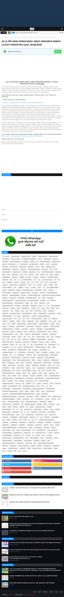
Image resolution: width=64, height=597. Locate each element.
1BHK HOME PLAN (15, 256)
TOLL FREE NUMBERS (7, 435)
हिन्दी (15, 451)
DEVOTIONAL (38, 290)
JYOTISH (20, 347)
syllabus (53, 427)
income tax (25, 339)
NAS (14, 370)
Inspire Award (26, 342)
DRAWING (4, 298)
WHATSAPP (22, 448)
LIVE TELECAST (30, 352)
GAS (27, 311)
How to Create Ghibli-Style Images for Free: (26, 32)
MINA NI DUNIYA (38, 362)
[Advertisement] (32, 13)
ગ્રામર (19, 451)
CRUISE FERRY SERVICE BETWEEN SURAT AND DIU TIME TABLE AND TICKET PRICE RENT (32, 583)
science (18, 414)
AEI (37, 261)
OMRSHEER (39, 375)
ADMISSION (25, 261)
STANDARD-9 (39, 425)
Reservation (51, 404)
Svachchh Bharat (38, 427)
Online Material (29, 378)
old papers (32, 375)
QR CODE (53, 399)
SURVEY (30, 427)
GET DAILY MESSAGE (26, 313)
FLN (38, 308)
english (27, 303)
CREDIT (45, 285)
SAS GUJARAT (15, 412)
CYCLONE (33, 287)
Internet (48, 342)
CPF (34, 285)
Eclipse (44, 298)
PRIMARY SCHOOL (9, 37)
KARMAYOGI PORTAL (29, 347)
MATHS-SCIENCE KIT (49, 357)
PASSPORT (28, 383)
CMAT (41, 282)
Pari (36, 381)
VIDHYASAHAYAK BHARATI (8, 443)
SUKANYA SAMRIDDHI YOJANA (9, 427)
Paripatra (18, 383)
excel (48, 303)
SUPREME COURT (23, 427)
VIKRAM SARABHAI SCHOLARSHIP (46, 443)
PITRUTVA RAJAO (6, 388)
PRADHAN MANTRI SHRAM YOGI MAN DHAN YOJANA (22, 394)
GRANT (18, 321)
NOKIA (45, 373)
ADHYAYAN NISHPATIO (15, 261)
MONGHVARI (35, 365)
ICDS (52, 337)
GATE (31, 311)
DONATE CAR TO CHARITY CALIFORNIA (51, 295)
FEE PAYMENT (26, 305)
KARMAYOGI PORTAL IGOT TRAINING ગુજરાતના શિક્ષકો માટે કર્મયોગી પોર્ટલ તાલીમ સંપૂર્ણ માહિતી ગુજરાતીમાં (34, 495)
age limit (4, 264)
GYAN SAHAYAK (30, 326)
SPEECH (8, 420)
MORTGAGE (43, 365)
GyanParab (38, 326)
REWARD (15, 407)
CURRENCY (20, 287)
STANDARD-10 (14, 422)
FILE (48, 305)
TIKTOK (50, 433)
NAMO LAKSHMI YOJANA (53, 368)
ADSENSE (32, 261)
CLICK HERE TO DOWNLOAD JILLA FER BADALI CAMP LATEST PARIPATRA (22, 136)
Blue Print (31, 274)
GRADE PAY (54, 318)
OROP (3, 381)
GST (8, 324)
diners (56, 592)
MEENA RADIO (55, 360)
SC (24, 412)
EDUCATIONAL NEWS (33, 300)
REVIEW (9, 407)
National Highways (26, 370)
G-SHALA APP (5, 311)
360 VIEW (34, 256)
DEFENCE (18, 290)
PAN (16, 381)
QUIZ (59, 399)
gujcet (57, 324)
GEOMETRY (5, 313)
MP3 (54, 365)
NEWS (24, 373)
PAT (34, 383)
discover (51, 592)
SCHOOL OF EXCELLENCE (8, 414)
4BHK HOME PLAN (53, 256)
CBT (15, 279)
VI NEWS (43, 440)
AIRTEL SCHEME (23, 264)
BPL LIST (42, 274)
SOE (41, 417)
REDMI (45, 404)
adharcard (55, 259)
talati (13, 430)
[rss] (47, 464)
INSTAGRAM (34, 342)
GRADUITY (4, 321)
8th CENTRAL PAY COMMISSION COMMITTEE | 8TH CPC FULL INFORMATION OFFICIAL (32, 530)
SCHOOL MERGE (51, 412)
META (17, 362)
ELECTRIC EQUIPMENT (7, 303)
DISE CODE (5, 295)
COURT (29, 285)
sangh (51, 409)
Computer (4, 285)
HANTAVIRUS (39, 329)
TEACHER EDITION (41, 430)
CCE (39, 279)
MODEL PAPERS (11, 365)
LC (49, 350)
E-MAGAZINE (21, 298)
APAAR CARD (22, 266)
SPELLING (14, 420)
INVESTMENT (5, 344)
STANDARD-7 (22, 425)
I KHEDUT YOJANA (40, 337)
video (48, 440)
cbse (11, 279)
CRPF (56, 285)
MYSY (33, 368)
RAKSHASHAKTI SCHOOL (32, 401)
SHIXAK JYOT (33, 417)
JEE (45, 344)
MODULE (28, 365)
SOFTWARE (46, 417)
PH (47, 386)
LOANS (37, 352)
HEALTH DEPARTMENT (50, 329)
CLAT (33, 282)
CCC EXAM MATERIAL (27, 279)
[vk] (47, 468)
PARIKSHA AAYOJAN (43, 381)
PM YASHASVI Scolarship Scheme (10, 391)
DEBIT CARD (11, 290)
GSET (50, 321)
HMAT (16, 334)
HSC (29, 337)
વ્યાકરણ (24, 451)
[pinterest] (17, 468)
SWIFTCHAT (47, 427)
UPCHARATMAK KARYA (18, 438)
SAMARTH (46, 409)
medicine (39, 360)
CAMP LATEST (32, 102)
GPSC (28, 318)
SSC (36, 420)
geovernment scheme (15, 313)
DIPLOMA (42, 292)
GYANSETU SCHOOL (55, 326)
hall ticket (32, 329)
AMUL (47, 264)
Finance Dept (5, 308)
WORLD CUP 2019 (37, 448)
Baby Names (33, 272)
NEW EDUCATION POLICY (8, 373)
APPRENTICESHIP (6, 269)
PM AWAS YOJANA (16, 388)
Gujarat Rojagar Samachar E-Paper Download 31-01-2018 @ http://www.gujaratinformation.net (25, 557)
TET (33, 433)
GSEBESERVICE (43, 321)
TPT (23, 435)
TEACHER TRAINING (7, 433)
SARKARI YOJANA (6, 412)
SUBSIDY (58, 425)
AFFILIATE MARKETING (45, 261)
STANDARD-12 (31, 422)
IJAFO (19, 339)
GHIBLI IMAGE (52, 313)
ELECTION (53, 300)
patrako (39, 383)
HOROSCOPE (53, 334)
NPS (57, 373)
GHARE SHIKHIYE (43, 313)
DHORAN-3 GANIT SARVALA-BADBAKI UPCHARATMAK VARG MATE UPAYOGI (29, 502)
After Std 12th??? (56, 261)
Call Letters (35, 277)
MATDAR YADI (25, 357)
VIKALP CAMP (29, 443)
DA (44, 287)
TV (33, 435)
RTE (14, 409)
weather (4, 448)
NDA (39, 370)
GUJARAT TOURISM (32, 324)
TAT (34, 430)
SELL (46, 414)
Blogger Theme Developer (28, 594)
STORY (51, 425)
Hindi (49, 331)
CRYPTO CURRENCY (7, 287)
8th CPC (40, 259)
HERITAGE (19, 331)
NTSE (9, 375)
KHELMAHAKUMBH (22, 350)
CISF (28, 282)
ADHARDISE (5, 261)
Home (3, 37)
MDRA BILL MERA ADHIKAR (24, 360)
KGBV (49, 347)
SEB (22, 414)
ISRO (24, 344)
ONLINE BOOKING (19, 378)
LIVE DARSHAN (22, 352)
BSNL (51, 274)
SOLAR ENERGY (55, 417)
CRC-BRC (39, 285)
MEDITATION (47, 360)
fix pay (18, 308)
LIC (15, 352)
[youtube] (17, 471)
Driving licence (12, 298)
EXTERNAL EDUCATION (7, 305)
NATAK (18, 370)
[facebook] (17, 460)
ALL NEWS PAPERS (33, 264)
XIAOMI (55, 448)
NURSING (14, 375)
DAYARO (4, 290)
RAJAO (22, 401)
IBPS (48, 337)
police (42, 391)
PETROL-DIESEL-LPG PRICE (29, 386)
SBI (21, 412)
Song (3, 420)
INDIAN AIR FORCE (41, 339)
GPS (24, 318)
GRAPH (23, 321)
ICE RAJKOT (57, 337)
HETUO (25, 331)
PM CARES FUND (26, 388)
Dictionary (51, 290)
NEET (43, 370)
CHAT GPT (16, 282)
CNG (46, 282)
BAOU (8, 274)
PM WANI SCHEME (50, 388)
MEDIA (33, 360)
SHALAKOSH (5, 417)
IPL (17, 344)
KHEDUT (4, 350)
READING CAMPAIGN (30, 404)
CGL (59, 279)
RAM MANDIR (43, 401)
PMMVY (27, 391)
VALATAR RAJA (49, 438)
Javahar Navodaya (39, 344)
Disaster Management (52, 292)
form (57, 308)
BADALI (25, 102)
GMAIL (18, 316)
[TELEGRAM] (47, 471)
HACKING (17, 329)
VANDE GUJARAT (18, 440)
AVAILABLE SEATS (6, 272)
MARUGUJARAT (54, 355)
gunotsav (4, 326)
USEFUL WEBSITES (34, 438)
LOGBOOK (51, 352)
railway (4, 401)
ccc (19, 279)
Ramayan (50, 401)
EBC (39, 298)
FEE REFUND (33, 305)
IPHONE (12, 344)
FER (22, 102)
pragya (38, 394)
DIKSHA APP (35, 292)
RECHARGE (39, 404)
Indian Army (51, 339)
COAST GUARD (53, 282)
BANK (3, 274)
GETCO (35, 313)
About (39, 592)
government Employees (44, 316)
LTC (14, 355)
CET (55, 279)
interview (54, 342)
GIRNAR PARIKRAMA (7, 316)
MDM (14, 360)
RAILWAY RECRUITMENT (13, 401)
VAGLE (41, 438)
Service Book (52, 414)
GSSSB (3, 324)
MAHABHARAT (21, 355)
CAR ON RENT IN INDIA (53, 277)
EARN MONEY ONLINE (31, 298)
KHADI (54, 347)
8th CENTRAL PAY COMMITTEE (29, 259)
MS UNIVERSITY (5, 368)
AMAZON (42, 264)
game (22, 311)
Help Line (12, 331)
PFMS (38, 386)
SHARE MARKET (13, 417)
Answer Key (5, 266)
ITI (28, 344)
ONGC (45, 375)
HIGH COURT (32, 331)
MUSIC (13, 368)
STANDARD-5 (5, 425)
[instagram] (47, 460)
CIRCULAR (23, 282)
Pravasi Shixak (21, 396)
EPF (31, 303)
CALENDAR (21, 277)
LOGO (57, 352)
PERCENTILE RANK (13, 386)
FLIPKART (33, 308)
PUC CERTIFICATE (39, 399)
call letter (28, 277)
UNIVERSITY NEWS (6, 438)
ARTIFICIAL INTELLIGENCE (34, 269)
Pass (23, 383)
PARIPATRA (39, 102)
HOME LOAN (45, 334)
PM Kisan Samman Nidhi (38, 388)
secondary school (30, 414)
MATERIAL (33, 357)
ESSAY (36, 303)
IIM (12, 339)
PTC (32, 399)
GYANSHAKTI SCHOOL (7, 329)
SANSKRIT (57, 409)
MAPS (34, 355)
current (27, 287)
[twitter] (17, 464)
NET (54, 370)
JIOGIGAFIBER (5, 347)
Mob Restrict (57, 362)
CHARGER (9, 282)
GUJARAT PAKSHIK (21, 324)
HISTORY (55, 331)
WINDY (29, 448)
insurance (41, 342)
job (11, 347)
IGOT (8, 339)
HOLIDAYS (27, 334)
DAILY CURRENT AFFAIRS (52, 287)
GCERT (44, 311)
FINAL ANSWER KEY (55, 305)
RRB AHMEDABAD (6, 409)
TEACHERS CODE (17, 433)
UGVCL (43, 435)
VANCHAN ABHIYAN (7, 440)
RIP (27, 407)
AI (17, 264)
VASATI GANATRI (28, 440)
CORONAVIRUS (22, 285)
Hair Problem (25, 329)
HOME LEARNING (36, 334)
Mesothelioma (10, 362)
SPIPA (20, 420)
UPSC (27, 438)
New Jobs (18, 373)
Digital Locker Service (25, 292)
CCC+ (35, 279)
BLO (26, 274)
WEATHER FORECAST (13, 448)
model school (20, 365)
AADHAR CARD (47, 259)
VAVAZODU (36, 440)
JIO (58, 344)
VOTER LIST (39, 445)
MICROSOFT (29, 362)
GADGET (17, 311)
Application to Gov (50, 266)
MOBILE (4, 365)
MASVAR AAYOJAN (15, 357)
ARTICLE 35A (15, 269)
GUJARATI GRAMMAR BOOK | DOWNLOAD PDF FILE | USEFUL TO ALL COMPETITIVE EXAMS (33, 576)
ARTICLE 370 (23, 269)
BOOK (37, 274)
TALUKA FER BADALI (26, 430)
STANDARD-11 (23, 422)
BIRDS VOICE (15, 274)
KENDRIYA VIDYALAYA (41, 347)
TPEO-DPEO (17, 435)
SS (29, 420)
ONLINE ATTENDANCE (54, 375)
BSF (47, 274)
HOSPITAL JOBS (6, 337)
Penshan (4, 386)
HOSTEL (13, 337)
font (48, 308)
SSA (33, 420)
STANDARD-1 (5, 422)
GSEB (37, 321)
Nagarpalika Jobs (41, 368)
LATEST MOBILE (42, 350)
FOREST (52, 308)
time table (56, 433)
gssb (59, 321)
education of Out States (20, 300)
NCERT (34, 370)
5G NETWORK (5, 259)
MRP (58, 365)
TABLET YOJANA (6, 430)
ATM (51, 269)
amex (61, 592)
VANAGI (56, 438)
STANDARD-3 (49, 422)
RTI (17, 409)
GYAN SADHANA (20, 326)
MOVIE (49, 365)
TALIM (17, 430)
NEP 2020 (49, 370)
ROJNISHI (49, 407)
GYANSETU (45, 326)
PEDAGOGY (58, 383)
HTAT (33, 337)
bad (39, 272)
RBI (22, 404)
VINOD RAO (5, 445)
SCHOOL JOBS (42, 412)
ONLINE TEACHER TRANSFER (52, 378)
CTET (15, 287)
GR (49, 318)
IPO (20, 344)
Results (4, 407)
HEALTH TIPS (5, 331)
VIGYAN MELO (20, 443)
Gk (14, 316)
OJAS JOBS (25, 375)
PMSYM (32, 391)
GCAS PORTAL (37, 311)
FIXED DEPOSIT (25, 308)
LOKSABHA (5, 355)
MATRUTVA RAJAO (6, 360)
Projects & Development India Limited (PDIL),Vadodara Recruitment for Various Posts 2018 (34, 549)
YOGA (3, 451)
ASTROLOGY (45, 269)
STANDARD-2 (40, 422)
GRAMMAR (12, 321)
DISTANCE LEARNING (14, 295)
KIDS (29, 350)
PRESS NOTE (43, 396)
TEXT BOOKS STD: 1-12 (41, 433)
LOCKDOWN (44, 352)
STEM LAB (46, 425)
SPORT (25, 420)
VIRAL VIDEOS (13, 445)
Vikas (35, 443)
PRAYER (37, 396)
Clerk (37, 282)
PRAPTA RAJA (45, 394)
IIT (15, 339)
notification (51, 373)
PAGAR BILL (10, 381)
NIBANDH (34, 373)
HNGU (21, 334)
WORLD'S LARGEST (47, 448)
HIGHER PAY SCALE (41, 331)
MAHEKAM (28, 355)
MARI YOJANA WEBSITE (43, 355)
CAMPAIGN (42, 277)
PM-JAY (21, 391)
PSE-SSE (18, 399)
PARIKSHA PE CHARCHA (7, 383)
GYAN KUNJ (11, 326)
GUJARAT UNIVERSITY (44, 324)
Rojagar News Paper (40, 407)
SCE (28, 412)
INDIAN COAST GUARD (7, 342)
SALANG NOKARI (37, 409)
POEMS (37, 391)
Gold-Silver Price (26, 316)
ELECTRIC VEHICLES (19, 303)
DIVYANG (23, 295)
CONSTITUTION (13, 285)
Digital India (15, 292)
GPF (20, 318)
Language (35, 350)
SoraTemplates (10, 594)
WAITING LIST (47, 445)
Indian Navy (18, 342)
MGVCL (22, 362)
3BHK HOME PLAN (42, 256)
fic (44, 305)
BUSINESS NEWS (6, 277)
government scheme (7, 318)
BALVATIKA (58, 272)
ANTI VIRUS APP (13, 266)
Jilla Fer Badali (52, 344)
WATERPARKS (56, 445)
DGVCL (45, 290)
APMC (42, 266)
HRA (25, 337)
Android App (54, 264)
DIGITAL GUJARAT (6, 292)
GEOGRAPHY (51, 311)
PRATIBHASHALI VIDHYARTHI (9, 396)
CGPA (3, 282)
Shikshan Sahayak (23, 417)
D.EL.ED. (39, 287)
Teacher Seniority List (52, 430)
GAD (12, 311)
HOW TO (20, 337)
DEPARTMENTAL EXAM (28, 290)
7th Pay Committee (15, 259)
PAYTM (51, 383)
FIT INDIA (13, 308)
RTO (21, 409)
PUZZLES (47, 399)
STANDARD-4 (57, 422)
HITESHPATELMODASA (7, 334)
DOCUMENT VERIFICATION (34, 295)
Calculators (14, 277)
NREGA (4, 375)
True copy (28, 435)
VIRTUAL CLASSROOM (23, 445)
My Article (28, 368)
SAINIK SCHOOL (28, 409)
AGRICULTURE (12, 264)
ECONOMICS (50, 298)
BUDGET (57, 274)
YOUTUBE (9, 451)
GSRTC (54, 321)
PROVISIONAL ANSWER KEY (8, 399)
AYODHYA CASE (16, 272)
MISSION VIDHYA (48, 362)
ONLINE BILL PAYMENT (7, 378)
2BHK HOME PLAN (26, 256)
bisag (21, 274)
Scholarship (34, 412)
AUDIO (55, 269)
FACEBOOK (17, 305)
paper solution (29, 381)
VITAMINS (33, 445)
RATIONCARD (16, 404)
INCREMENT (32, 339)
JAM (31, 344)
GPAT (15, 318)
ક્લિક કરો (58, 51)
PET (20, 386)
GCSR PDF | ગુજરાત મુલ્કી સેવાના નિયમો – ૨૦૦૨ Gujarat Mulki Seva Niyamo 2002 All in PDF (32, 487)
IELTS (3, 339)
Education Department (7, 300)
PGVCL (42, 386)
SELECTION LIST (39, 414)
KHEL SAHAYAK (12, 350)
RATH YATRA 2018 (6, 404)
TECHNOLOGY (27, 433)
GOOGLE (34, 316)
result (58, 404)
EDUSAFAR (42, 300)
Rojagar (32, 407)
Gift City (59, 313)
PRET (49, 396)
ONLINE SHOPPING (39, 378)
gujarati (52, 324)
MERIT (3, 362)
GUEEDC (13, 324)
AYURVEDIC (24, 272)
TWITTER (38, 435)
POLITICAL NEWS (50, 391)
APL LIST (37, 266)
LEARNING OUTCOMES (7, 352)
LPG (11, 355)
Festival (40, 305)
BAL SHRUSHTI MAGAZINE (48, 272)
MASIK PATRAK (5, 357)
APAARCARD (30, 266)
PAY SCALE (45, 383)
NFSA (29, 373)
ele (48, 300)
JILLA (19, 102)
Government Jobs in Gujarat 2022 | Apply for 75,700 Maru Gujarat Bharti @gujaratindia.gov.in (35, 542)
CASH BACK (5, 279)
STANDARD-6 (14, 425)
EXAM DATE (42, 303)
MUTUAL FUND (20, 368)
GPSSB (45, 318)
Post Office (5, 394)
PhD (51, 386)
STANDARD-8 (30, 425)
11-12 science (5, 256)
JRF (15, 347)
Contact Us (45, 592)
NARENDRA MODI (6, 370)
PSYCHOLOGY (25, 399)
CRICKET (51, 285)
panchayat (21, 381)
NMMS (40, 373)
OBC (20, 375)
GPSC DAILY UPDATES (36, 318)
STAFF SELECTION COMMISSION (46, 420)
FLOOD (43, 308)
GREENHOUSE (30, 321)
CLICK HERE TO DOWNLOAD (10, 102)
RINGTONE (21, 407)
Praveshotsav (30, 396)
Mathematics (40, 357)
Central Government (47, 279)
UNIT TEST (49, 435)
